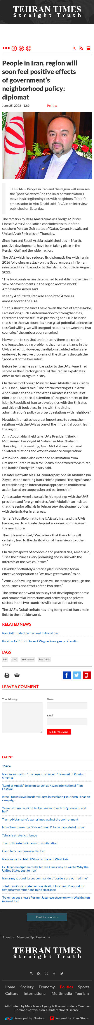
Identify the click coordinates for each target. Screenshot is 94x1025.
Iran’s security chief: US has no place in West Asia (35, 859)
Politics (52, 105)
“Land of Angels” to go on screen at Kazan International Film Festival (42, 787)
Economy (47, 986)
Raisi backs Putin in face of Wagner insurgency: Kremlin (40, 641)
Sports (83, 986)
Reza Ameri (44, 659)
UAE (14, 659)
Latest (7, 757)
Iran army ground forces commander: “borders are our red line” (45, 878)
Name (50, 699)
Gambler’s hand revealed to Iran (23, 851)
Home (10, 986)
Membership (25, 937)
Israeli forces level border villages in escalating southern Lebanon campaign (46, 798)
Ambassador (27, 659)
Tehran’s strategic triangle (19, 835)
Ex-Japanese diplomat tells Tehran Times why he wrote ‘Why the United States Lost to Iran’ (45, 868)
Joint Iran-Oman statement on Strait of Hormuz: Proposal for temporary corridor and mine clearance (43, 887)
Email (50, 715)
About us (8, 937)
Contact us (43, 937)
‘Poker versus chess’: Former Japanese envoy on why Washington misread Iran (46, 899)
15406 (6, 766)
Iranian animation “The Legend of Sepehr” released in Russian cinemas (43, 775)
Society (27, 986)
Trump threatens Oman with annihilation (29, 843)
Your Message (10, 699)
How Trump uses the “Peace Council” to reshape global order (43, 827)
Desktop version (47, 917)
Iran (5, 659)
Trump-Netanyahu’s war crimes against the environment (40, 819)
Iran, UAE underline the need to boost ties (30, 633)
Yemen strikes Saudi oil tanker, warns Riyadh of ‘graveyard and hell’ (44, 809)
